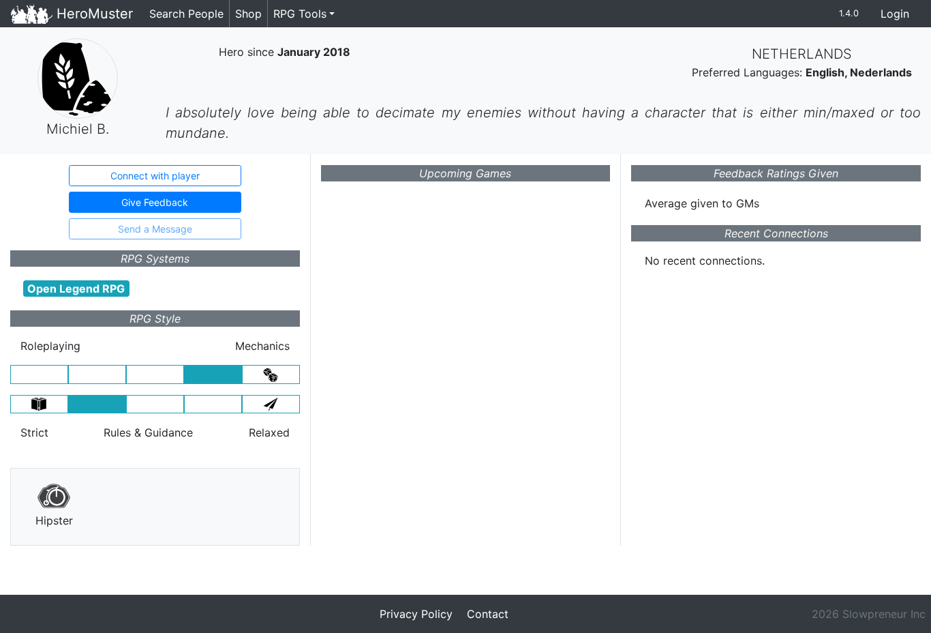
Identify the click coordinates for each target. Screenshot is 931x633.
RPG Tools (299, 13)
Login (895, 13)
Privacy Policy (416, 614)
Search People (186, 13)
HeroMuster (92, 13)
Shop (248, 13)
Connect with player (155, 175)
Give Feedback (154, 202)
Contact (487, 614)
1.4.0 (849, 13)
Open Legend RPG (76, 288)
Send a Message (155, 229)
